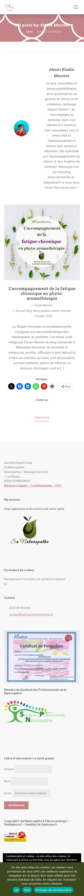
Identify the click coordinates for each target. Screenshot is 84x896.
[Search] (68, 7)
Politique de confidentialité (53, 890)
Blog (29, 310)
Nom (7, 781)
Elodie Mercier (44, 305)
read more (42, 417)
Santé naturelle (61, 310)
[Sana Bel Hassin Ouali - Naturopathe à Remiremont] (9, 7)
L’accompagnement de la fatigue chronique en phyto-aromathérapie (42, 293)
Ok (16, 890)
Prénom (9, 769)
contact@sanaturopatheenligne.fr (31, 614)
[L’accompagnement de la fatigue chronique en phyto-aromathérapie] (42, 242)
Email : (8, 793)
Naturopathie (41, 310)
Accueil (20, 310)
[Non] (79, 879)
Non (27, 890)
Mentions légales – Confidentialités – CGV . (33, 485)
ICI (5, 583)
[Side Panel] (76, 7)
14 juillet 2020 (43, 316)
